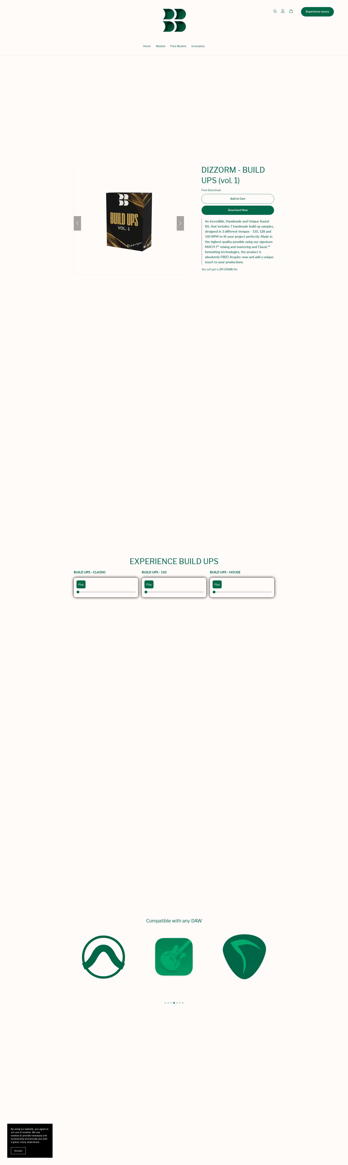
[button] (77, 223)
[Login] (283, 11)
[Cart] (293, 11)
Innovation (198, 46)
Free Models (178, 46)
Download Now (238, 210)
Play (81, 584)
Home (147, 46)
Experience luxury (317, 11)
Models (160, 46)
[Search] (275, 11)
